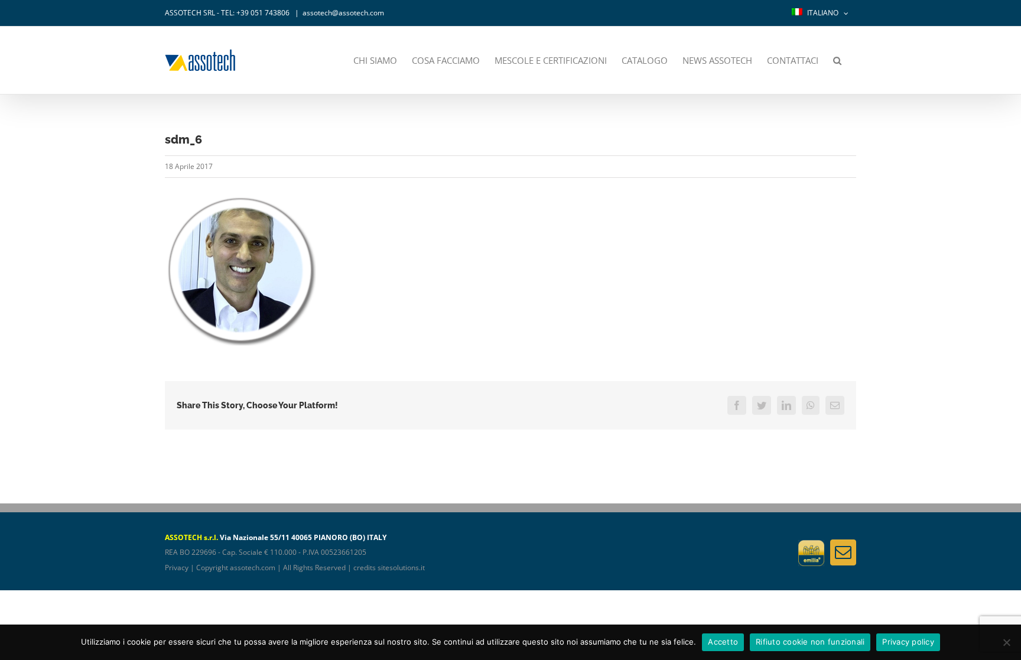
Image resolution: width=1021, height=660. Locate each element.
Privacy (176, 568)
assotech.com (252, 568)
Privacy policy (908, 641)
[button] (837, 60)
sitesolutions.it (401, 568)
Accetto (723, 641)
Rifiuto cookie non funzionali (810, 641)
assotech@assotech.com (343, 13)
